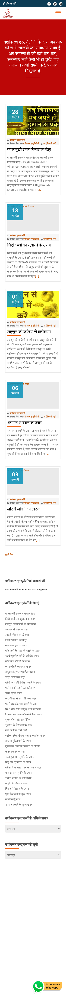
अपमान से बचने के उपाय (24, 422)
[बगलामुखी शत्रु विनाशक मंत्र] (33, 120)
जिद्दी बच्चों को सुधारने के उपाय (29, 245)
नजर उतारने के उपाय (15, 751)
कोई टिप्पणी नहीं (49, 143)
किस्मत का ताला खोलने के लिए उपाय (23, 714)
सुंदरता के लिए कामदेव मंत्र (18, 725)
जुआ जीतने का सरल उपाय (18, 666)
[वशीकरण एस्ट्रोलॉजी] (8, 13)
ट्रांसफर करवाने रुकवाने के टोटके (22, 746)
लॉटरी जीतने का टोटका (24, 509)
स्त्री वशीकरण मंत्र (15, 677)
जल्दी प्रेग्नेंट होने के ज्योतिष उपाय (22, 656)
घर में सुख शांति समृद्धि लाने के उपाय (23, 709)
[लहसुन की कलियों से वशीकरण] (33, 303)
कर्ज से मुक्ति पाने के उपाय (18, 741)
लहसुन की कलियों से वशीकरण (29, 331)
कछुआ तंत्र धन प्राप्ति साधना (20, 672)
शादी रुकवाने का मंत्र (16, 640)
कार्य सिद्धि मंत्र (12, 799)
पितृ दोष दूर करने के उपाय (18, 762)
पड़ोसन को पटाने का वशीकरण (20, 688)
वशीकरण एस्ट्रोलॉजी (17, 139)
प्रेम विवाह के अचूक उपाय (18, 794)
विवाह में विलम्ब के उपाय (17, 789)
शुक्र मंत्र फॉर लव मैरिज (17, 720)
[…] (41, 190)
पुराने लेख (9, 554)
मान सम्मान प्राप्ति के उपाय (18, 773)
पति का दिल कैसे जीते (16, 730)
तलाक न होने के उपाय (16, 645)
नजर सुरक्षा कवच (13, 693)
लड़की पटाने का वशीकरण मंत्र (20, 698)
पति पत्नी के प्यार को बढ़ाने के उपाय (22, 651)
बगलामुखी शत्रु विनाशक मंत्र (29, 149)
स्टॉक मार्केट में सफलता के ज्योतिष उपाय (25, 735)
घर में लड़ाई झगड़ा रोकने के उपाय (21, 704)
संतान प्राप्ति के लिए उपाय (18, 778)
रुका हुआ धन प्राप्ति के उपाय (19, 757)
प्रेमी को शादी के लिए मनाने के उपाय (23, 682)
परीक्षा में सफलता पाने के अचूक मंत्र (23, 767)
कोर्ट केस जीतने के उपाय (17, 661)
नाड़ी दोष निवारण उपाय (16, 783)
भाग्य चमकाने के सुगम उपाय (19, 804)
